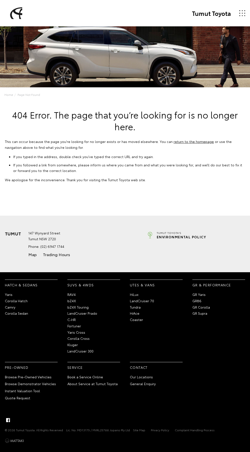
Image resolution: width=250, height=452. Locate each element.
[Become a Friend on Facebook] (8, 420)
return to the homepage (194, 141)
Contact (139, 367)
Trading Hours (56, 254)
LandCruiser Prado (82, 313)
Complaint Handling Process (195, 430)
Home (8, 94)
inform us (97, 164)
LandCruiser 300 (80, 351)
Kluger (72, 344)
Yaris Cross (76, 332)
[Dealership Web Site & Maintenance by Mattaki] (14, 440)
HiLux (134, 294)
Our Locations (141, 376)
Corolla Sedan (16, 313)
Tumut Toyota (211, 13)
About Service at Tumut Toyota (92, 383)
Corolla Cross (78, 338)
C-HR (71, 319)
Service (75, 367)
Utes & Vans (142, 284)
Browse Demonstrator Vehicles (30, 383)
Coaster (136, 319)
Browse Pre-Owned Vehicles (28, 376)
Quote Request (17, 397)
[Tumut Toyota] (15, 13)
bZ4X (71, 300)
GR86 (196, 300)
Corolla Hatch (16, 300)
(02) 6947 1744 (52, 246)
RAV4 (71, 294)
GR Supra (199, 313)
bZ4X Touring (78, 307)
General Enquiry (143, 383)
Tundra (135, 307)
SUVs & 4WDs (80, 284)
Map (32, 254)
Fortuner (74, 325)
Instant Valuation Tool (22, 390)
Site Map (139, 430)
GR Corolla (201, 307)
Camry (10, 307)
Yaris (8, 294)
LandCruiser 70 (142, 300)
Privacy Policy (160, 430)
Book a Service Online (85, 376)
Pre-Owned (17, 367)
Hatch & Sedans (21, 284)
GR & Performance (211, 284)
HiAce (134, 313)
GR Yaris (199, 294)
